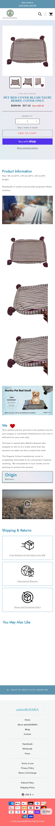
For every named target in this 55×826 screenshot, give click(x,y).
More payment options (27, 148)
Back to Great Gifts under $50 (29, 690)
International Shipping (27, 581)
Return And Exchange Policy (27, 607)
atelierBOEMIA (27, 710)
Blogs (27, 729)
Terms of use (27, 763)
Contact (27, 734)
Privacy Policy (27, 768)
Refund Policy (27, 783)
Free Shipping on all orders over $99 (27, 555)
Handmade (27, 744)
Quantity (27, 116)
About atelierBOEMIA (27, 725)
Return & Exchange (27, 773)
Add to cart (27, 133)
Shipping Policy (27, 787)
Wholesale (27, 749)
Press (27, 753)
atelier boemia (27, 93)
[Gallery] (27, 57)
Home (27, 720)
